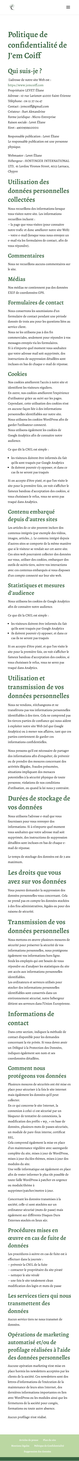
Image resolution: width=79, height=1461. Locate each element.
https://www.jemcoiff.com (26, 85)
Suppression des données (37, 1451)
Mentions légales (20, 1446)
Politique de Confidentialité (49, 1446)
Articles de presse (28, 1440)
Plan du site (49, 1440)
